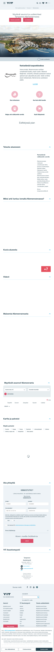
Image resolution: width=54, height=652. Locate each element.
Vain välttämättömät (10, 649)
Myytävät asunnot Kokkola (41, 617)
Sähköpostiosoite (32, 508)
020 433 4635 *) (26, 566)
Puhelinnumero (8, 508)
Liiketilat (43, 403)
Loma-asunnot (6, 617)
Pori (20, 623)
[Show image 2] (41, 260)
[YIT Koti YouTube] (34, 587)
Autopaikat (25, 403)
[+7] (46, 269)
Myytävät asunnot (7, 606)
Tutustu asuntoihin (15, 19)
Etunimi (6, 501)
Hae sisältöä (25, 594)
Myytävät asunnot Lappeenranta (43, 623)
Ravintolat (28, 429)
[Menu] (4, 3)
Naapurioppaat (6, 615)
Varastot (35, 403)
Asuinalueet (5, 613)
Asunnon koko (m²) (9, 389)
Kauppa (14, 429)
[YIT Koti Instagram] (31, 587)
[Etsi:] (38, 597)
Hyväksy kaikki (44, 649)
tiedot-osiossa (46, 644)
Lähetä (27, 541)
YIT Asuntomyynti (11, 549)
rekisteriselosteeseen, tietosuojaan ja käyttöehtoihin (25, 525)
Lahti (21, 617)
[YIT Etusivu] (10, 3)
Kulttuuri (47, 429)
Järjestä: (6, 406)
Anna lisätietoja (10, 530)
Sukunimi (30, 501)
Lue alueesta (28, 19)
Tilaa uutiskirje (10, 626)
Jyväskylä (22, 610)
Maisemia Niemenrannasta (15, 313)
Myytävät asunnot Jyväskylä (42, 615)
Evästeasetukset (27, 649)
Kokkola (21, 613)
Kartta (49, 400)
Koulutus (7, 429)
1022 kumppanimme (10, 630)
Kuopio (21, 615)
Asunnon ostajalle (7, 610)
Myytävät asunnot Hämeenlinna (42, 610)
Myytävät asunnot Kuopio (41, 619)
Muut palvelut (30, 431)
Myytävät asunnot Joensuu (41, 613)
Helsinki (21, 606)
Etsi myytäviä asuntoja (8, 608)
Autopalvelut (20, 431)
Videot (6, 277)
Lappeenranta (23, 619)
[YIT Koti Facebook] (27, 587)
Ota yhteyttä (9, 483)
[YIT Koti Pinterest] (37, 587)
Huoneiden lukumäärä (34, 389)
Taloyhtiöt (9, 403)
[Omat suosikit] (43, 3)
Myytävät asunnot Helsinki (41, 608)
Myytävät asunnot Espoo (41, 606)
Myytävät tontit (6, 619)
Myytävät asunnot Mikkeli (41, 625)
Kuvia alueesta (10, 249)
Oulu (21, 621)
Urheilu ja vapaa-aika (9, 431)
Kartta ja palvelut (11, 418)
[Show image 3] (36, 269)
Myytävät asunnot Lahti (41, 621)
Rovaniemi (22, 625)
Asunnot (17, 403)
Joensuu (21, 608)
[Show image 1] (17, 263)
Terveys (21, 429)
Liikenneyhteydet (38, 429)
